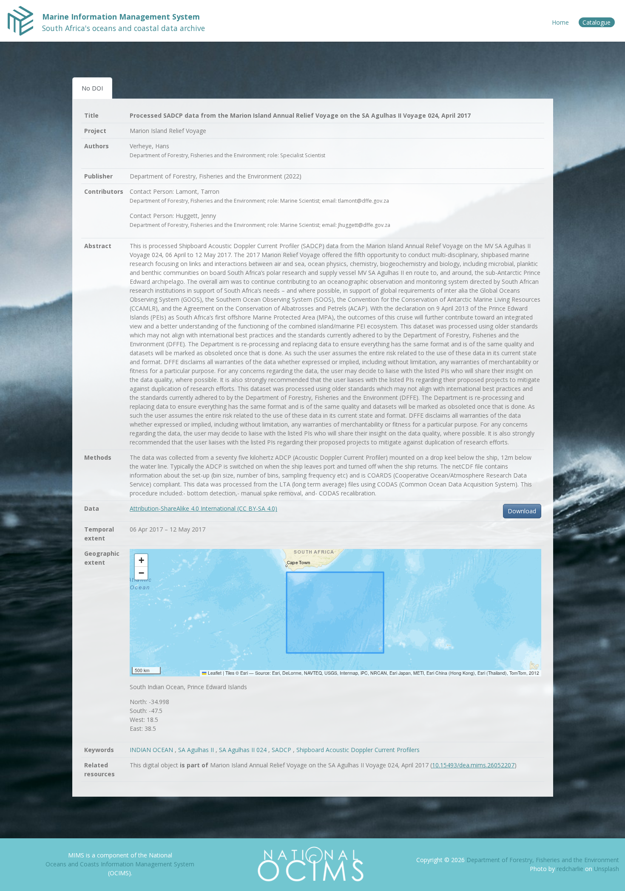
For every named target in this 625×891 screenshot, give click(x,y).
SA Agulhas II (197, 750)
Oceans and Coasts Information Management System (119, 864)
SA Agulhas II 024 (243, 750)
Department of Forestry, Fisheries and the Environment (542, 860)
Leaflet (214, 673)
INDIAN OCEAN (152, 750)
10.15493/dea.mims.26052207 (473, 765)
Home (560, 22)
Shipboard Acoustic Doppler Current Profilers (358, 750)
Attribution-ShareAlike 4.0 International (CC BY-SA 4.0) (203, 508)
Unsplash (606, 869)
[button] (141, 560)
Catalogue (596, 22)
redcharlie (571, 869)
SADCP (282, 750)
